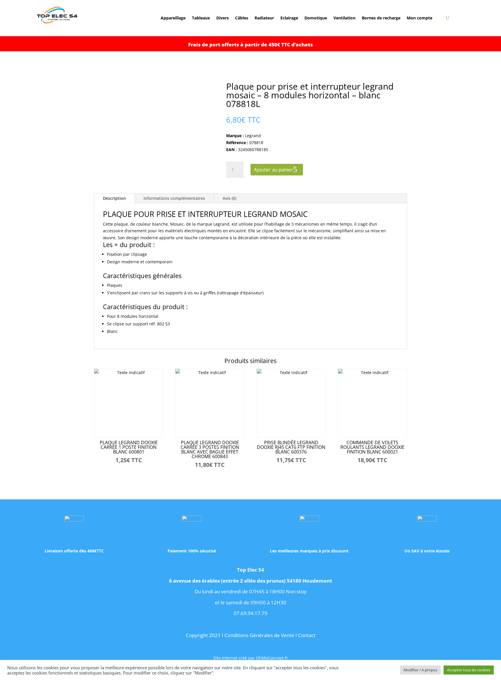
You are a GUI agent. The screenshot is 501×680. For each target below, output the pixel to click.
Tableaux (201, 18)
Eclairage (289, 18)
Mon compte (419, 18)
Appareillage (173, 18)
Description (114, 198)
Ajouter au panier (273, 169)
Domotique (315, 18)
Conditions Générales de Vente (259, 635)
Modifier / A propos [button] (420, 669)
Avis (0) (229, 198)
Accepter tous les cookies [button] (468, 669)
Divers (222, 18)
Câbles (241, 18)
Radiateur (264, 18)
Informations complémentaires (174, 198)
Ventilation (344, 18)
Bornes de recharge (381, 18)
